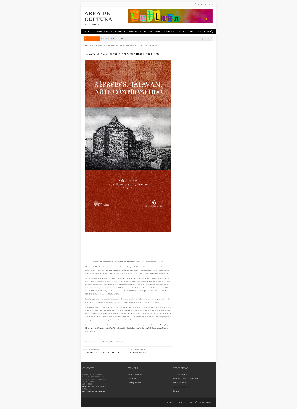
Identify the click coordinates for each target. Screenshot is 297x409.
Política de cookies (204, 402)
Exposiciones (92, 342)
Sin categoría (119, 342)
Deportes (176, 391)
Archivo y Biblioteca (134, 383)
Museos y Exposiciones (101, 32)
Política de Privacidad (186, 402)
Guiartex (181, 32)
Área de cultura (98, 16)
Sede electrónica (133, 378)
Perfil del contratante (180, 374)
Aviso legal (170, 402)
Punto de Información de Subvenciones (186, 378)
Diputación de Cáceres (135, 374)
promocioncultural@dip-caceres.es (95, 386)
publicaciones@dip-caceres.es (93, 391)
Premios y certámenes (163, 32)
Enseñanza (119, 32)
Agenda (190, 32)
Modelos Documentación (181, 387)
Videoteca (148, 32)
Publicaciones (134, 32)
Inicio (85, 32)
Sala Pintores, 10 (106, 342)
